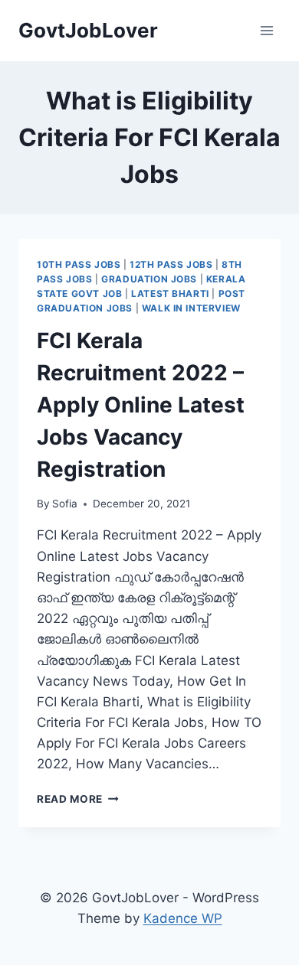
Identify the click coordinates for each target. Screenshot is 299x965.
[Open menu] (266, 30)
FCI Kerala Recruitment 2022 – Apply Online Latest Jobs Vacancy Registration (141, 405)
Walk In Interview (191, 308)
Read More (78, 799)
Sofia (64, 503)
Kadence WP (182, 918)
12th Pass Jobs (171, 264)
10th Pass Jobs (78, 264)
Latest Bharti (170, 293)
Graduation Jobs (149, 279)
